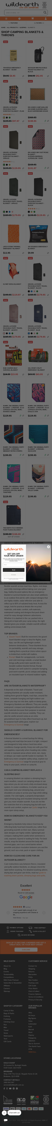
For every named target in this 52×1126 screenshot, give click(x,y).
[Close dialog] (48, 547)
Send (13, 570)
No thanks (13, 574)
